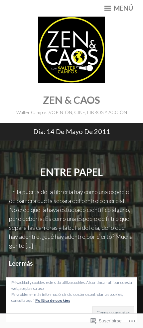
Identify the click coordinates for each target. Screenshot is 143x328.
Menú (122, 8)
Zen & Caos (71, 100)
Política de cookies (52, 300)
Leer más (21, 263)
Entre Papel (71, 172)
